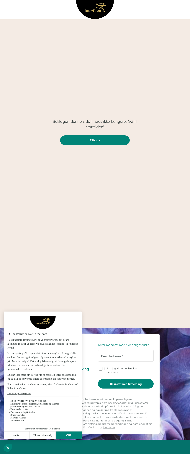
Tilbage (95, 140)
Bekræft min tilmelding (126, 384)
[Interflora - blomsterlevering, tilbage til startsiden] (95, 10)
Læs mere (109, 427)
